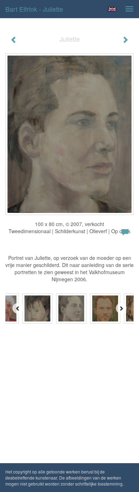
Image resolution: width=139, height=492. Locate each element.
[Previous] (17, 308)
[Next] (121, 308)
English (112, 9)
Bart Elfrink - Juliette (34, 9)
